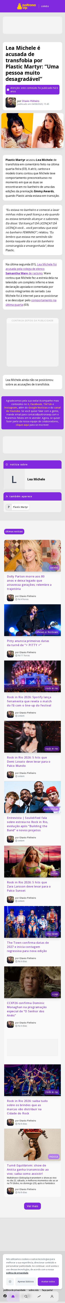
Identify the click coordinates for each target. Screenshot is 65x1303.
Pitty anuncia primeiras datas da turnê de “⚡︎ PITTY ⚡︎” (28, 643)
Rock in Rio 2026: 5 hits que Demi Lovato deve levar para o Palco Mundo (29, 762)
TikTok (47, 404)
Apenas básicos (26, 1281)
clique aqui (22, 424)
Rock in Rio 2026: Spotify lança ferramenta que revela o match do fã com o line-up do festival (30, 701)
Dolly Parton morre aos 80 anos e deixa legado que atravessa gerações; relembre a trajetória (30, 583)
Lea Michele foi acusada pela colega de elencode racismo (31, 268)
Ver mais (32, 1206)
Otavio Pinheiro (30, 101)
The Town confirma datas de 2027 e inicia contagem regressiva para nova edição (28, 947)
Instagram (10, 407)
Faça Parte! (47, 1290)
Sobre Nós (34, 1290)
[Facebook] (5, 1295)
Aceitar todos (48, 1281)
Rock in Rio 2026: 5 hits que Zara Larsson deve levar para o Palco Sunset (29, 886)
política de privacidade (17, 1272)
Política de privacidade (14, 1290)
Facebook (36, 404)
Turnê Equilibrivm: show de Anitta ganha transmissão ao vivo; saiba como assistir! (28, 1170)
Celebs (45, 6)
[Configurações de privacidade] (10, 1281)
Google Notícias (38, 407)
